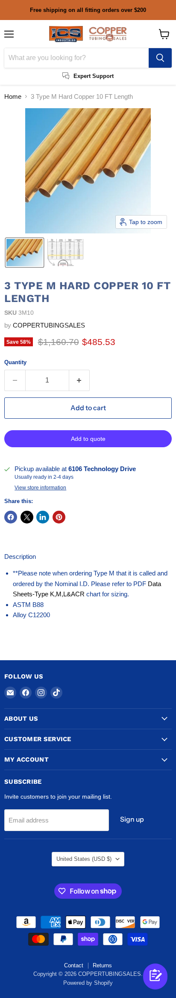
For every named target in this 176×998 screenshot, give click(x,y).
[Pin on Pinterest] (59, 517)
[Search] (160, 58)
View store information (40, 488)
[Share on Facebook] (10, 517)
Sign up (132, 819)
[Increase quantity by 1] (79, 380)
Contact (73, 965)
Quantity (15, 362)
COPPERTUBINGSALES (49, 325)
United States (83, 859)
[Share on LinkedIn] (42, 517)
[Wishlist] (142, 984)
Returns (102, 965)
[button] (25, 252)
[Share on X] (27, 517)
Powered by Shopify (88, 983)
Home (12, 96)
